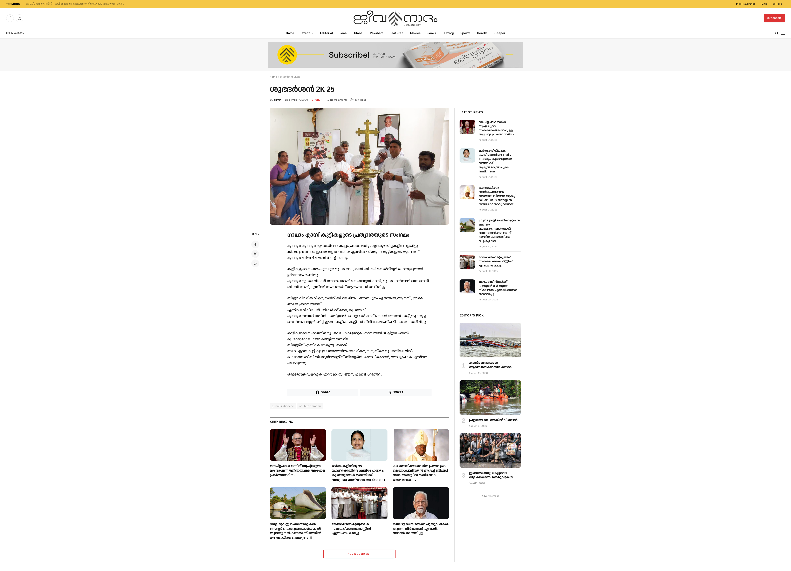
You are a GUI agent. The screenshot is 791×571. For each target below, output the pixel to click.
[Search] (777, 33)
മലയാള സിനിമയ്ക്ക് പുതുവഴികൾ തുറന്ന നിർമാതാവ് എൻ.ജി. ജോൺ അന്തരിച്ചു (420, 529)
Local (343, 33)
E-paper (499, 33)
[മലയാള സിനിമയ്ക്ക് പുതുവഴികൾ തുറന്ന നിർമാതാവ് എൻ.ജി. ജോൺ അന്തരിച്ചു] (421, 503)
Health (482, 33)
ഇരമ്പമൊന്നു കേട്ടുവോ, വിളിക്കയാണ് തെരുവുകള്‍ (491, 475)
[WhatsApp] (255, 263)
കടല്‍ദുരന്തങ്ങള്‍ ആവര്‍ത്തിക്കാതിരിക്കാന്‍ (490, 365)
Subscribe (774, 18)
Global (358, 33)
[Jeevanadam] (395, 18)
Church (317, 99)
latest (305, 33)
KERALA (777, 4)
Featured (397, 33)
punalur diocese (283, 406)
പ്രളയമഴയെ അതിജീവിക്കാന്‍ (493, 420)
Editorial (326, 33)
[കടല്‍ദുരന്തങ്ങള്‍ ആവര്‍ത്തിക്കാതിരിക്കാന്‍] (490, 340)
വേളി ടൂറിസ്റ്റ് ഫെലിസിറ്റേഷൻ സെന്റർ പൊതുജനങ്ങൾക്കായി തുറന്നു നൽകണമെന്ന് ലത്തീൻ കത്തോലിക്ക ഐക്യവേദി (295, 531)
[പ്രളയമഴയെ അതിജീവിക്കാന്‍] (490, 397)
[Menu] (783, 33)
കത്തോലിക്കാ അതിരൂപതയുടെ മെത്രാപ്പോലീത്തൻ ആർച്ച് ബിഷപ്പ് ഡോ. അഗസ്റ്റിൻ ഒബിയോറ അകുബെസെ (420, 473)
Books (431, 33)
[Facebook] (255, 244)
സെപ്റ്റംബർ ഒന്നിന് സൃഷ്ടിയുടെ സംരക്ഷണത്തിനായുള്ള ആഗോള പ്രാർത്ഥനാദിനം (297, 470)
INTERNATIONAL (746, 4)
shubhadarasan (310, 406)
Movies (415, 33)
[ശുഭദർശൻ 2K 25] (359, 166)
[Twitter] (255, 254)
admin (277, 99)
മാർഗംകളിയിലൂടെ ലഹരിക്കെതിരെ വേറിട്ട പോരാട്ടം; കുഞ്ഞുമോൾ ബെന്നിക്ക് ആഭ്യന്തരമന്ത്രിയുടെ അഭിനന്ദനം (77, 4)
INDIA (764, 4)
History (448, 33)
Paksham (376, 33)
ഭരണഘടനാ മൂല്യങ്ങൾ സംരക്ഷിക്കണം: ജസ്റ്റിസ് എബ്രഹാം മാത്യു (351, 529)
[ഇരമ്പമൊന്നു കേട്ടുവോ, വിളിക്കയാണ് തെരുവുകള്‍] (490, 450)
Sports (465, 33)
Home (290, 33)
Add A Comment (359, 554)
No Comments (339, 99)
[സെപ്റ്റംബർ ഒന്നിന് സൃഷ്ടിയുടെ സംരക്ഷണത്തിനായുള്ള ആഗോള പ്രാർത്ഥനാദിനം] (298, 445)
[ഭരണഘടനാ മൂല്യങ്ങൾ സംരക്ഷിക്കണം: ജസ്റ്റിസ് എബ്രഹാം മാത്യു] (359, 503)
